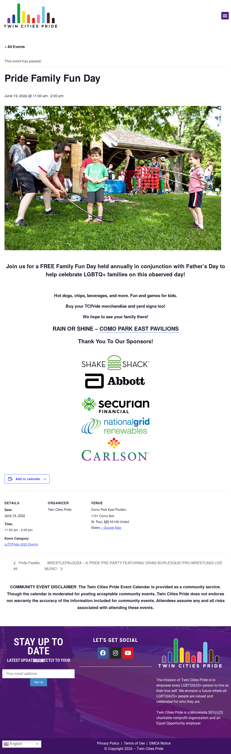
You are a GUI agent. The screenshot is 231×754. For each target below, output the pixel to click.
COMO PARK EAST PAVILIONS (139, 328)
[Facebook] (103, 653)
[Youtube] (128, 653)
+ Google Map (111, 527)
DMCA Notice (160, 743)
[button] (225, 15)
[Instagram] (115, 653)
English (15, 744)
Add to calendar (28, 479)
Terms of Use (134, 743)
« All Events (15, 46)
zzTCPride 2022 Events (21, 544)
